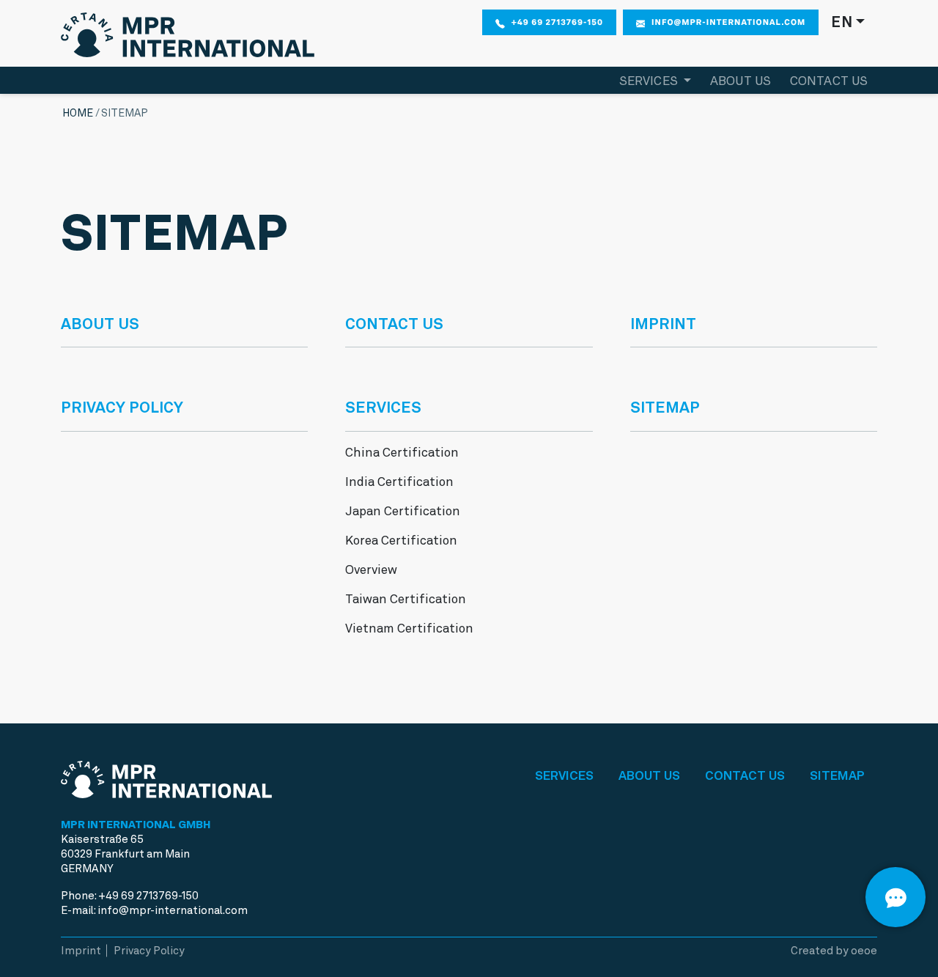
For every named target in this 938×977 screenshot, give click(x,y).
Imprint (663, 323)
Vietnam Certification (409, 628)
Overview (371, 569)
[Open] (895, 897)
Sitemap (665, 407)
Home (77, 112)
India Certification (399, 481)
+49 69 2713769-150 (558, 22)
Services (564, 775)
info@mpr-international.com (728, 22)
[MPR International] (187, 31)
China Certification (402, 452)
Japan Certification (402, 511)
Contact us (829, 80)
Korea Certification (401, 540)
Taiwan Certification (405, 598)
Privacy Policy (122, 407)
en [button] (841, 22)
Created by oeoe (834, 950)
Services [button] (650, 80)
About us (740, 80)
